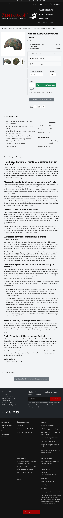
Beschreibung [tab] (8, 157)
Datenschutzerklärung (48, 481)
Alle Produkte (46, 10)
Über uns (20, 425)
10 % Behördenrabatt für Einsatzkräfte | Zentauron (26, 462)
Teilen (35, 106)
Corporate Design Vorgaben (50, 438)
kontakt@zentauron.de (14, 405)
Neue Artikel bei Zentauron (25, 472)
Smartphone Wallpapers (48, 441)
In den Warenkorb (46, 85)
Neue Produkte (46, 14)
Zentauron (52, 122)
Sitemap (19, 479)
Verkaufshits (21, 476)
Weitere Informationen (24, 432)
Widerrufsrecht (45, 478)
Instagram (17, 412)
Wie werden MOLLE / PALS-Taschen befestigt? (51, 433)
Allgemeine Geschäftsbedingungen (48, 473)
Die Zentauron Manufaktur (25, 429)
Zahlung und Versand (47, 425)
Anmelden (4, 431)
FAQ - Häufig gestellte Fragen (50, 429)
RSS (10, 412)
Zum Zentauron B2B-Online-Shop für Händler (50, 462)
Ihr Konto (5, 422)
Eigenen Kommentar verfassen (42, 99)
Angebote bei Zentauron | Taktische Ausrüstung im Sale (27, 468)
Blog (15, 4)
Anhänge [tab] (19, 157)
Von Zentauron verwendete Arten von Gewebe (51, 451)
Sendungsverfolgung (6, 426)
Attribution (44, 485)
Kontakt (4, 4)
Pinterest (43, 106)
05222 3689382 (10, 403)
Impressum (44, 488)
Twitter (6, 412)
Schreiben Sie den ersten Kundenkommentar (32, 379)
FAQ (10, 4)
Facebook (3, 412)
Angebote (43, 18)
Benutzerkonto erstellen (6, 435)
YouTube (14, 412)
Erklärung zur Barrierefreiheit (50, 492)
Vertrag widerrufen (31, 512)
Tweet (39, 106)
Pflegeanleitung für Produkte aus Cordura (50, 446)
